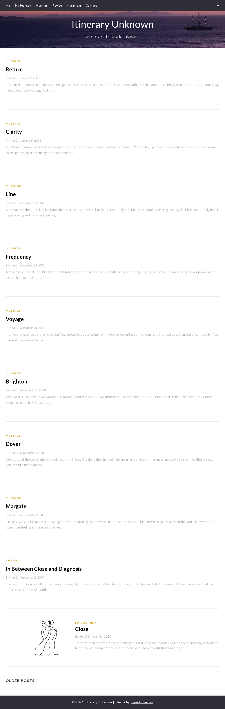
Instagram (74, 5)
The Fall (13, 560)
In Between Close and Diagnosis (44, 569)
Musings (42, 5)
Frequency (18, 256)
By (13, 78)
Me (8, 5)
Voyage (15, 319)
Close (82, 629)
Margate (16, 506)
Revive (57, 5)
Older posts (20, 680)
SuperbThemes (142, 702)
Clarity (14, 131)
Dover (13, 444)
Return (14, 69)
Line (11, 194)
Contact (91, 5)
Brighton (16, 381)
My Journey (23, 5)
